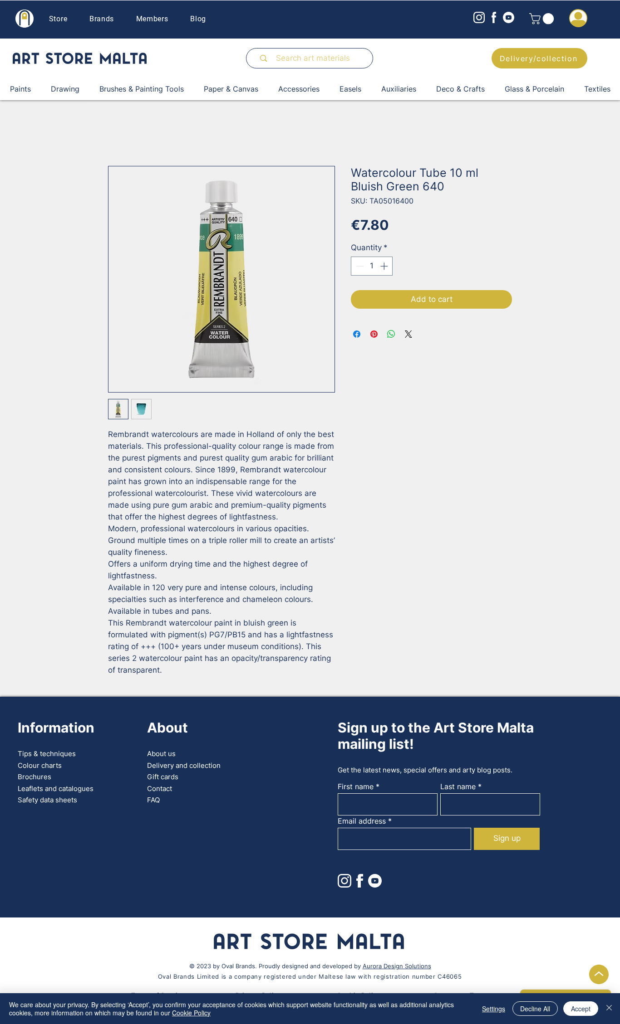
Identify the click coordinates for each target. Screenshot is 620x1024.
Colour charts (40, 765)
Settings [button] (493, 1008)
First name (356, 786)
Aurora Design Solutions (397, 966)
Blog (198, 19)
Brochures (34, 776)
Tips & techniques (47, 753)
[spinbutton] (372, 266)
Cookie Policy (191, 1012)
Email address (362, 821)
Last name (458, 786)
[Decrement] (359, 266)
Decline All (535, 1008)
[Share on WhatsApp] (391, 334)
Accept (580, 1008)
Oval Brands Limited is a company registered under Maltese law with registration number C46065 (310, 976)
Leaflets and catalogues (55, 788)
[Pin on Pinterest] (374, 334)
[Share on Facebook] (356, 334)
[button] (542, 18)
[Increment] (385, 266)
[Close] (609, 1008)
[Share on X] (408, 334)
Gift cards (162, 776)
